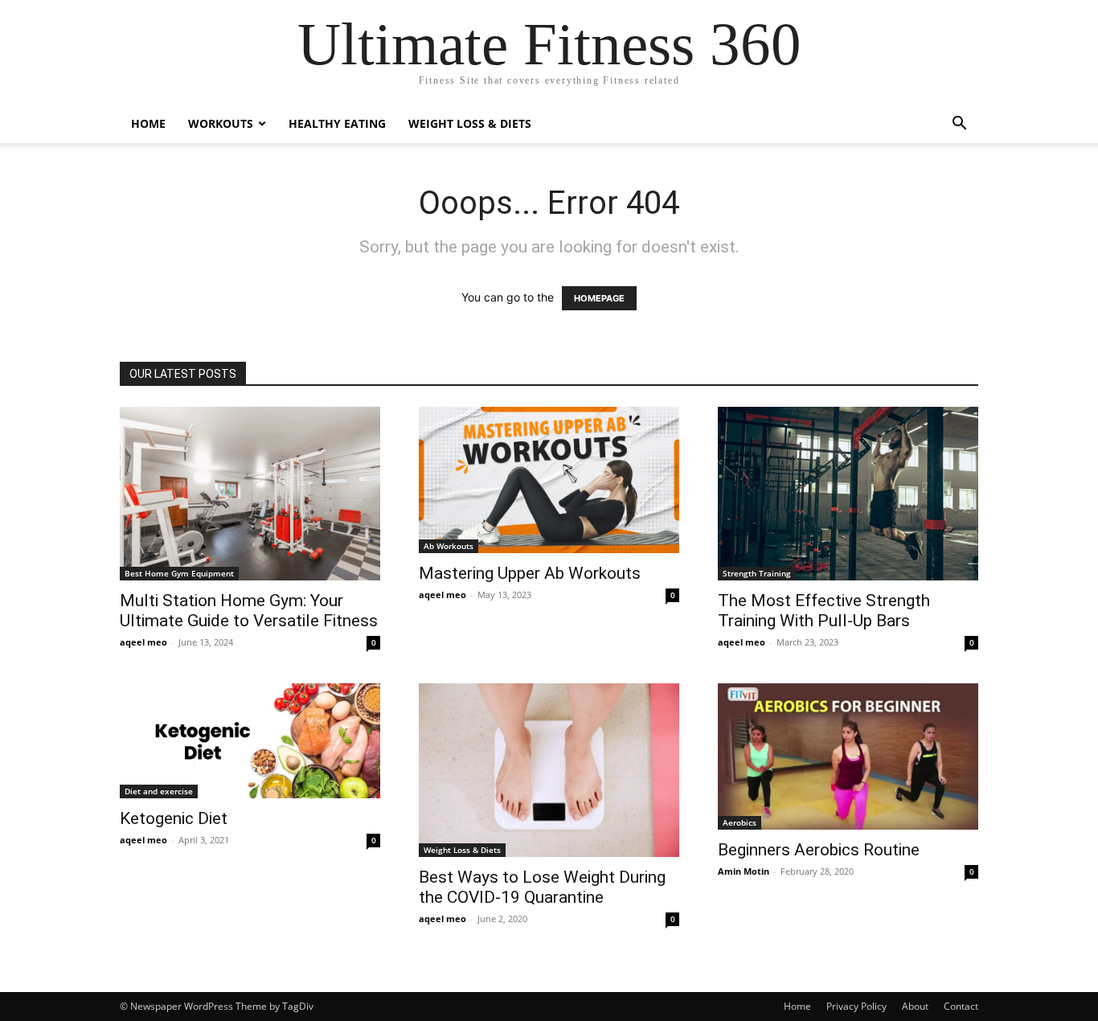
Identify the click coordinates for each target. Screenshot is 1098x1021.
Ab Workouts (448, 546)
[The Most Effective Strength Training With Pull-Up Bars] (848, 493)
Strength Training (757, 573)
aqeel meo (143, 642)
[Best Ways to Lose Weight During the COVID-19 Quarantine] (549, 770)
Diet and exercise (159, 791)
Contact (961, 1006)
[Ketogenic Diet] (250, 740)
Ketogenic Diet (173, 818)
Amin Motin (743, 871)
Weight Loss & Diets (469, 123)
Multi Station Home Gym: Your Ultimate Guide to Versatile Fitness (249, 610)
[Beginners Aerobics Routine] (848, 756)
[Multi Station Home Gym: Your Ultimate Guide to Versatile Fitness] (250, 493)
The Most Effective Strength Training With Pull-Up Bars (824, 610)
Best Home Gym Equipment (179, 573)
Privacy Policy (856, 1006)
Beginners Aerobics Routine (819, 849)
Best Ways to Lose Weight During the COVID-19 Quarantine (542, 887)
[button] (959, 125)
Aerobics (739, 822)
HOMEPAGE (599, 298)
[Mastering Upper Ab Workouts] (549, 480)
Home (148, 123)
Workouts (220, 123)
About (915, 1006)
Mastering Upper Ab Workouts (530, 573)
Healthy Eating (337, 123)
